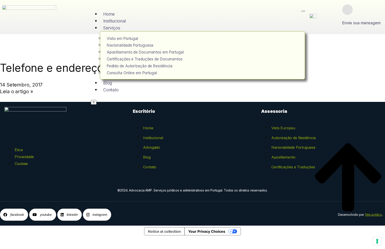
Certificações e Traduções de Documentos (144, 59)
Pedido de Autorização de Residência (140, 66)
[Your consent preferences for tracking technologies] (377, 241)
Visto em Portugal (122, 38)
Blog (107, 83)
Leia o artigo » (16, 91)
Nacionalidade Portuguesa (130, 45)
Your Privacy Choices (206, 231)
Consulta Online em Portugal (132, 73)
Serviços (111, 28)
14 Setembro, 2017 (21, 85)
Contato (111, 90)
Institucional (114, 21)
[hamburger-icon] (303, 11)
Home (109, 14)
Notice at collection (164, 231)
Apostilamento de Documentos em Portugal (145, 52)
